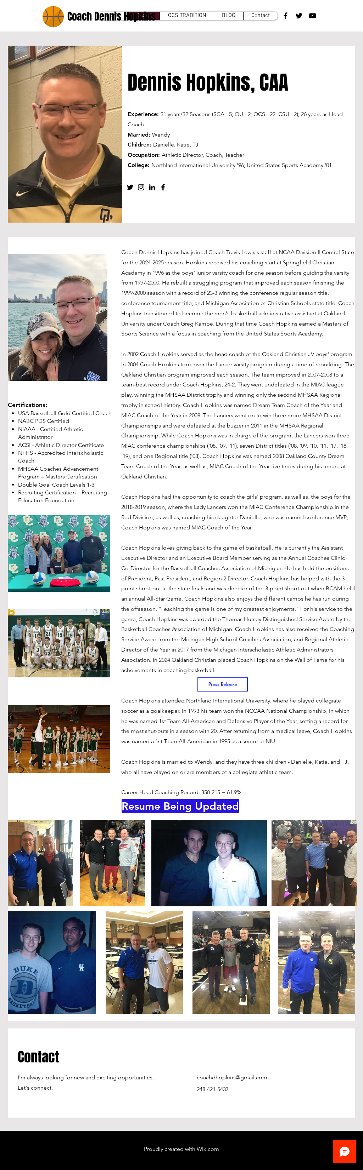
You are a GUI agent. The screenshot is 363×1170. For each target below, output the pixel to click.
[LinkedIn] (152, 187)
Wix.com (208, 1149)
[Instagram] (141, 187)
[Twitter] (130, 187)
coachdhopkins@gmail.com (232, 1077)
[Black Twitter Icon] (299, 15)
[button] (147, 806)
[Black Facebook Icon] (285, 15)
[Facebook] (163, 187)
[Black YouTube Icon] (312, 15)
